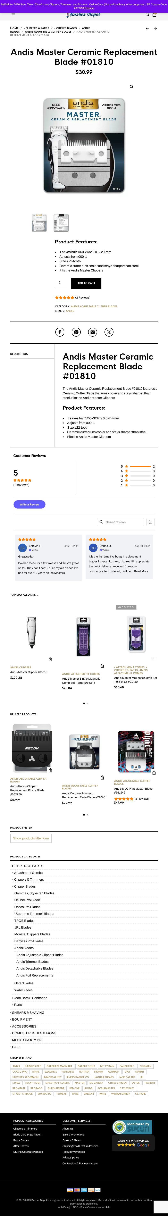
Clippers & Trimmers (25, 1128)
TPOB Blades (24, 920)
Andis (70, 311)
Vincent (89, 1093)
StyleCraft (127, 1088)
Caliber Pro (127, 1066)
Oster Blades (23, 983)
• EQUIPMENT (21, 1019)
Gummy (139, 1071)
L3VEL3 (16, 1082)
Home (14, 28)
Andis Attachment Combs (81, 674)
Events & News (71, 1140)
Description (19, 354)
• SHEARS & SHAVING (27, 1012)
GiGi (127, 1071)
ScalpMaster (106, 1088)
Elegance (51, 1071)
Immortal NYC (52, 1077)
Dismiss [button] (89, 8)
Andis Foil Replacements (34, 975)
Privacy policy (70, 1157)
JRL (142, 1077)
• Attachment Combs (129, 667)
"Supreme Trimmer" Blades (34, 913)
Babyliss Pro (33, 1066)
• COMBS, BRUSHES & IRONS (33, 1033)
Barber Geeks (86, 1066)
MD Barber (96, 1082)
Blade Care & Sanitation (29, 998)
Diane (36, 1071)
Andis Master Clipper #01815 (28, 672)
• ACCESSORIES (23, 1026)
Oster (136, 1082)
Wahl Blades (23, 990)
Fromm (98, 1071)
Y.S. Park (140, 1093)
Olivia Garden (117, 1082)
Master (79, 1082)
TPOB (75, 1093)
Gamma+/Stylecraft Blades (34, 893)
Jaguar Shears (104, 1077)
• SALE (15, 1047)
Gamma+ (113, 1071)
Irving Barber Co (78, 1077)
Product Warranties (73, 1152)
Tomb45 (61, 1093)
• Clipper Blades (65, 28)
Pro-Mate (18, 1088)
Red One (74, 1088)
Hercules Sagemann (25, 1077)
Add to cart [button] (50, 659)
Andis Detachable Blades (34, 968)
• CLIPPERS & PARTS (36, 28)
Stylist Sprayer (22, 1093)
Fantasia (68, 1071)
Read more (154, 659)
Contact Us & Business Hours (80, 1163)
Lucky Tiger (32, 1082)
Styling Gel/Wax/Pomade (28, 1152)
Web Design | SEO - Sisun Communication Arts (84, 1207)
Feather (84, 1071)
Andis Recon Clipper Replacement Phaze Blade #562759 (27, 790)
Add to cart (86, 283)
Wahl (102, 1093)
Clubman (145, 1066)
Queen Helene (56, 1088)
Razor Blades (21, 1140)
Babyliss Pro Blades (28, 941)
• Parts (17, 1004)
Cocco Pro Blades (27, 907)
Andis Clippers (20, 667)
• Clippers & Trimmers (28, 879)
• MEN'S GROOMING (26, 1040)
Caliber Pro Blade (27, 900)
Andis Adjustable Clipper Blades (48, 31)
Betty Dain (107, 1066)
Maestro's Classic (57, 1082)
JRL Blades (22, 927)
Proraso (36, 1088)
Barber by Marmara (60, 1066)
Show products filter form (31, 838)
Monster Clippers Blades (32, 934)
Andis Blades (24, 948)
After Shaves (21, 1146)
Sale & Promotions (73, 1134)
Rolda (89, 1088)
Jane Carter (127, 1077)
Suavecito (44, 1093)
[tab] (32, 354)
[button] (13, 14)
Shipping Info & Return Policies (80, 1146)
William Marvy (120, 1093)
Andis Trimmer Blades (32, 961)
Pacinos (150, 1082)
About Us (68, 1128)
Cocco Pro (19, 1071)
